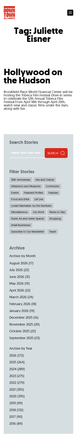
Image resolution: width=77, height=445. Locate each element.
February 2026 (19, 304)
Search (52, 153)
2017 (12, 416)
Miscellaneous (19, 212)
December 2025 (21, 317)
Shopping (55, 218)
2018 (12, 410)
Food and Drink (20, 199)
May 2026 (16, 283)
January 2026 (19, 311)
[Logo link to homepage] (9, 12)
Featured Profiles (33, 192)
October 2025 (19, 331)
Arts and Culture (45, 179)
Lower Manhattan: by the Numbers (31, 205)
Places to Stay (57, 212)
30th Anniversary (20, 179)
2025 (12, 362)
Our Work (38, 212)
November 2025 (21, 324)
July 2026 (16, 270)
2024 (12, 369)
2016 (12, 423)
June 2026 (16, 277)
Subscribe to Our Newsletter (27, 231)
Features (53, 192)
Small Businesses (20, 225)
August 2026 (18, 263)
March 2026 (18, 297)
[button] (70, 13)
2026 (12, 355)
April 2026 (16, 290)
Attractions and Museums (26, 186)
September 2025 (21, 338)
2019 (12, 403)
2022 (12, 382)
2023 (12, 376)
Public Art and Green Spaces (27, 218)
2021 (12, 389)
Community (52, 186)
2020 (12, 396)
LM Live (39, 199)
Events (15, 192)
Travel (52, 231)
